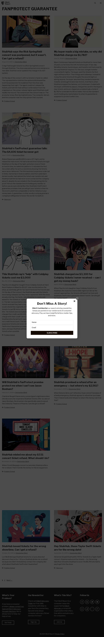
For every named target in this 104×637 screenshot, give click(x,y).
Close (77, 298)
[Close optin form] (75, 301)
